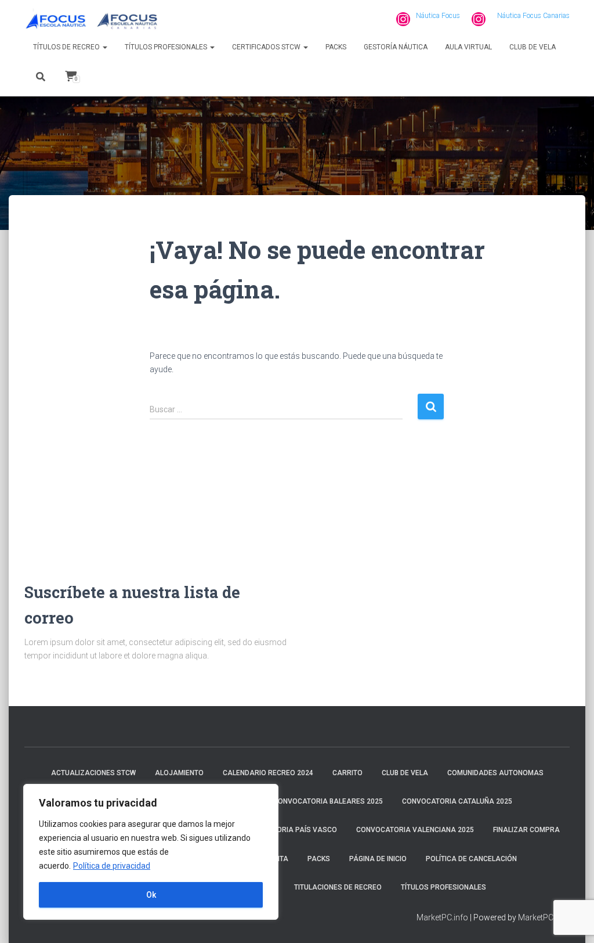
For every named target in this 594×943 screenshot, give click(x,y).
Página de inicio (378, 859)
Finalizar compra (526, 830)
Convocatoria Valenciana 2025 (415, 830)
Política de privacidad (111, 865)
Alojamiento (179, 773)
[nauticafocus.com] (92, 19)
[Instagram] (403, 19)
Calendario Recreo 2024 (268, 773)
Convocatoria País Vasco (288, 830)
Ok (151, 894)
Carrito (347, 773)
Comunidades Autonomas (495, 773)
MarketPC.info (442, 917)
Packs (335, 47)
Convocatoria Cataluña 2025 (457, 801)
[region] (150, 852)
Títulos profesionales (167, 47)
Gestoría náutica (396, 47)
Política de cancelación (471, 859)
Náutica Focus (438, 16)
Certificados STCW (267, 47)
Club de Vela (532, 47)
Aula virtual (468, 47)
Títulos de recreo (67, 47)
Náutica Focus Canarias (533, 16)
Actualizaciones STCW (93, 773)
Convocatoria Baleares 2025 (328, 801)
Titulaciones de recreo (338, 887)
